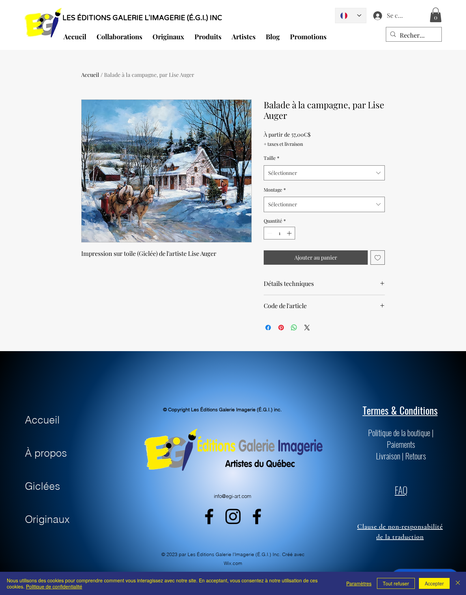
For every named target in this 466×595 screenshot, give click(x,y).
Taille (271, 158)
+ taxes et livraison (283, 144)
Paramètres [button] (359, 583)
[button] (435, 15)
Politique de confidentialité (54, 586)
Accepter (434, 583)
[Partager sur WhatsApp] (294, 327)
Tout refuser (396, 583)
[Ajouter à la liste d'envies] (377, 257)
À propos (46, 453)
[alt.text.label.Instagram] (233, 516)
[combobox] (324, 172)
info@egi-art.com (232, 496)
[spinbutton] (279, 233)
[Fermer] (458, 583)
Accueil (90, 74)
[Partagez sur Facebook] (268, 327)
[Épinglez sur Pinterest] (281, 327)
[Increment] (290, 233)
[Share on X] (307, 327)
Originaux (47, 519)
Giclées (42, 486)
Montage (275, 189)
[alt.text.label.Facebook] (209, 516)
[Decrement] (269, 233)
